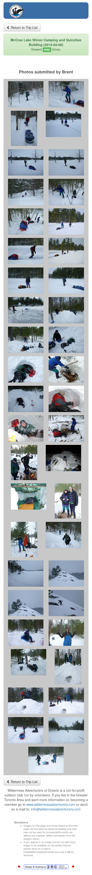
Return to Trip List (24, 27)
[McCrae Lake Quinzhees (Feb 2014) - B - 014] (66, 280)
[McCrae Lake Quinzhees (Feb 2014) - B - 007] (25, 192)
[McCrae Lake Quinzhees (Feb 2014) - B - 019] (25, 369)
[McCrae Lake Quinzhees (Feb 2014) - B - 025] (24, 462)
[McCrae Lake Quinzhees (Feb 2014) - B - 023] (25, 428)
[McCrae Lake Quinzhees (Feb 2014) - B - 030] (63, 535)
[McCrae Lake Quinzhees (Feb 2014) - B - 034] (66, 603)
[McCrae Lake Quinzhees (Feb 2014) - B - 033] (25, 603)
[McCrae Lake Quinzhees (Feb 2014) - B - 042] (66, 730)
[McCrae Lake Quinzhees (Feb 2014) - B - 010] (66, 221)
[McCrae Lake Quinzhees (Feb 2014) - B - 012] (66, 251)
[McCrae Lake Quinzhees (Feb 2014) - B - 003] (24, 128)
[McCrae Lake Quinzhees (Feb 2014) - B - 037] (28, 662)
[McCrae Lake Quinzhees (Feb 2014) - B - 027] (28, 496)
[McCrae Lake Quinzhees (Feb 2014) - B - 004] (63, 124)
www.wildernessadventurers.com (50, 804)
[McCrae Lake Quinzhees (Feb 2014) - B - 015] (25, 310)
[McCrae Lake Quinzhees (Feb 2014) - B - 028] (68, 501)
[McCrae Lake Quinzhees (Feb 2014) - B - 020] (66, 369)
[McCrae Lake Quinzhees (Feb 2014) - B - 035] (25, 632)
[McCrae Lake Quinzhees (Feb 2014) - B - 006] (66, 162)
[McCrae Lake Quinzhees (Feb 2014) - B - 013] (25, 280)
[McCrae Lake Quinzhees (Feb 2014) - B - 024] (66, 428)
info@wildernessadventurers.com (56, 809)
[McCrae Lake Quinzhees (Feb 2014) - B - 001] (25, 94)
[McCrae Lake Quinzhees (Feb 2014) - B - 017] (25, 340)
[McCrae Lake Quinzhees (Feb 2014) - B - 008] (66, 192)
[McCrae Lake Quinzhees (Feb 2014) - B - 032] (66, 573)
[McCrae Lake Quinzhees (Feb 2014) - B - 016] (66, 310)
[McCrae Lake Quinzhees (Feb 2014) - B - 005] (25, 162)
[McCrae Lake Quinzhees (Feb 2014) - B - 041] (25, 730)
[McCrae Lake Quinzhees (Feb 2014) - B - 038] (68, 666)
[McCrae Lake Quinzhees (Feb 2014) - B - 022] (66, 399)
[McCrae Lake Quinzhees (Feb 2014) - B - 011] (25, 251)
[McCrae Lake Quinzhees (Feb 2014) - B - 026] (63, 458)
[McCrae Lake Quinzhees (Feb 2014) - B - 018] (66, 340)
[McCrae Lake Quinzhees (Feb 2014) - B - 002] (66, 94)
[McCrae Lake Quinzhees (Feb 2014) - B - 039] (25, 701)
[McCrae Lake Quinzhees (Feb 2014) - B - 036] (66, 632)
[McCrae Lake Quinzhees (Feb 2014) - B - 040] (66, 701)
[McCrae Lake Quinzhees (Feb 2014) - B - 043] (46, 760)
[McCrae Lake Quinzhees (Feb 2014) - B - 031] (25, 573)
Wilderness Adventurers (35, 8)
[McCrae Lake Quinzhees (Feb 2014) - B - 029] (24, 539)
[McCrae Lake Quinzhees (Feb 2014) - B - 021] (25, 399)
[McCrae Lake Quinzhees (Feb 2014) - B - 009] (25, 221)
